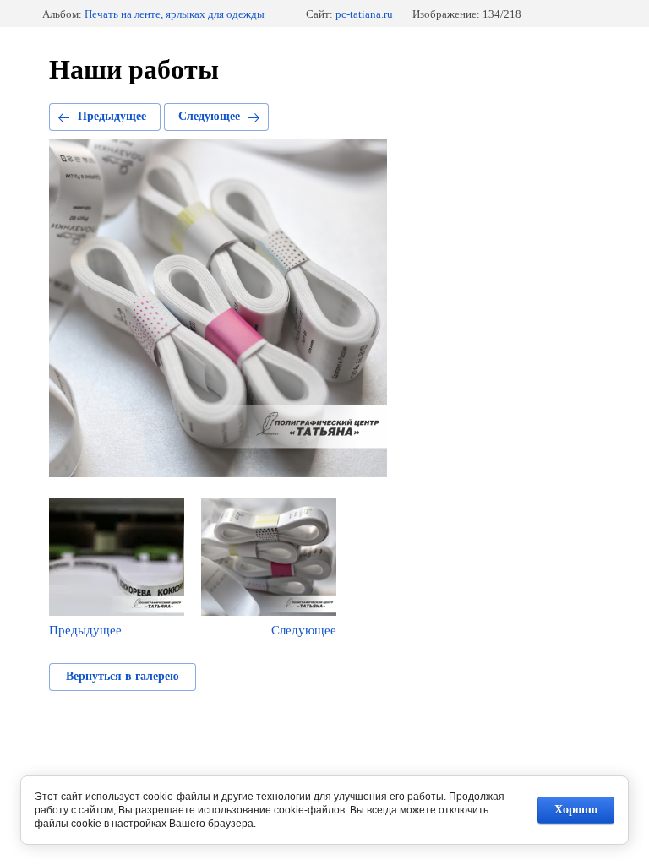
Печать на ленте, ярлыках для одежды (175, 14)
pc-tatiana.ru (364, 14)
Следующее (209, 116)
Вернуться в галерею (122, 676)
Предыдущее (112, 116)
